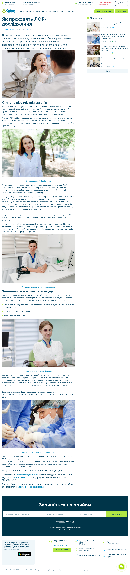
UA (21, 11)
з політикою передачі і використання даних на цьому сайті (65, 529)
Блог (61, 11)
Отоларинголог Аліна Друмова (38, 181)
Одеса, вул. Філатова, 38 (115, 543)
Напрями (52, 11)
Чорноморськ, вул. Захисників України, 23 (117, 556)
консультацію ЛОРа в (28, 474)
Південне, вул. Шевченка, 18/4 (89, 556)
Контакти (71, 11)
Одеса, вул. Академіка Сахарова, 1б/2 (86, 550)
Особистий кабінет (123, 3)
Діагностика (40, 11)
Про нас (29, 11)
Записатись (121, 11)
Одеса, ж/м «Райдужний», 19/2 (117, 550)
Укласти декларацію (104, 11)
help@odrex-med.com (60, 546)
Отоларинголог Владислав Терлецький (38, 287)
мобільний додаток (17, 477)
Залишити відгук (62, 550)
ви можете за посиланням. (32, 486)
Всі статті (107, 71)
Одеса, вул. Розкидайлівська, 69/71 (89, 543)
